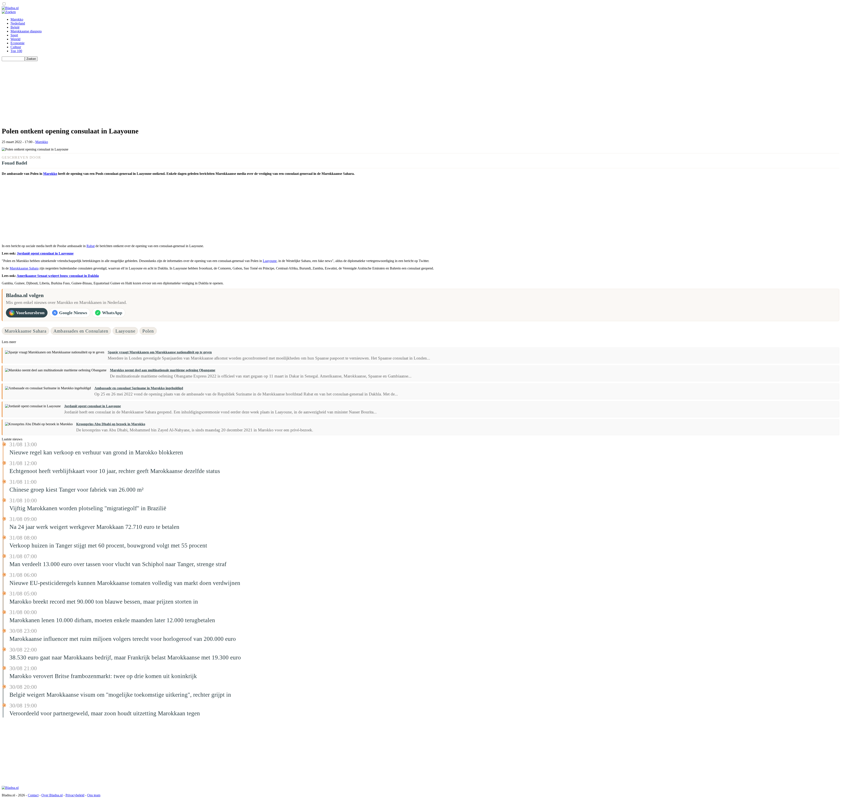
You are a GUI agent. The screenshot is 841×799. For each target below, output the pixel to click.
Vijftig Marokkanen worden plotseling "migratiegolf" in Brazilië (87, 508)
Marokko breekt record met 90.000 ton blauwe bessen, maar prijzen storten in (103, 601)
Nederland (18, 23)
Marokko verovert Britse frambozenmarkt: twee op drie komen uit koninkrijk (103, 676)
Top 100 (16, 51)
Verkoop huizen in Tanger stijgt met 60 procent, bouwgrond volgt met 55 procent (108, 545)
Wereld (15, 39)
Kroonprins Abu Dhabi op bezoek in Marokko (110, 424)
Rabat (91, 246)
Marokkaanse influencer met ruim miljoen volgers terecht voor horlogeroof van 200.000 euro (122, 639)
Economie (18, 43)
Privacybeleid (74, 795)
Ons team (93, 795)
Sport (14, 35)
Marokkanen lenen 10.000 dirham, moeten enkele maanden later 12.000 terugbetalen (112, 620)
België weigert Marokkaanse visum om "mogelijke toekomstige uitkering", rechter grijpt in (120, 694)
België (15, 27)
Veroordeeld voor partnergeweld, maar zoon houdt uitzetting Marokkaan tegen (104, 713)
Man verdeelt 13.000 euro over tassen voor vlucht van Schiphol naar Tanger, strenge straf (117, 564)
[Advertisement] (133, 91)
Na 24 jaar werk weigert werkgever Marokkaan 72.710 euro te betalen (94, 527)
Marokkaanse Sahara (24, 268)
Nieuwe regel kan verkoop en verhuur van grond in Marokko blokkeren (96, 452)
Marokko (17, 19)
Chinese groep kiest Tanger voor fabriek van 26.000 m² (76, 489)
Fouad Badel (14, 162)
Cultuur (16, 47)
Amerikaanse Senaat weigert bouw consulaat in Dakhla (58, 276)
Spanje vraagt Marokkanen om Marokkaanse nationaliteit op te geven (160, 352)
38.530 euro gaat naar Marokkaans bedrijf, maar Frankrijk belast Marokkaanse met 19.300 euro (125, 657)
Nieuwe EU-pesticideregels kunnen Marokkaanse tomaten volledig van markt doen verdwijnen (124, 583)
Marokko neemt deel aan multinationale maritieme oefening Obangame (162, 370)
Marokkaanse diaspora (26, 31)
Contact (33, 795)
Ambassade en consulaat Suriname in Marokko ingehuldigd (138, 388)
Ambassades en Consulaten (80, 330)
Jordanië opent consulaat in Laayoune (45, 253)
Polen (148, 330)
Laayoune (270, 261)
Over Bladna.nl (52, 795)
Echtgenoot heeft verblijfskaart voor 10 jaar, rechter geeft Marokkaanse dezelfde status (114, 471)
